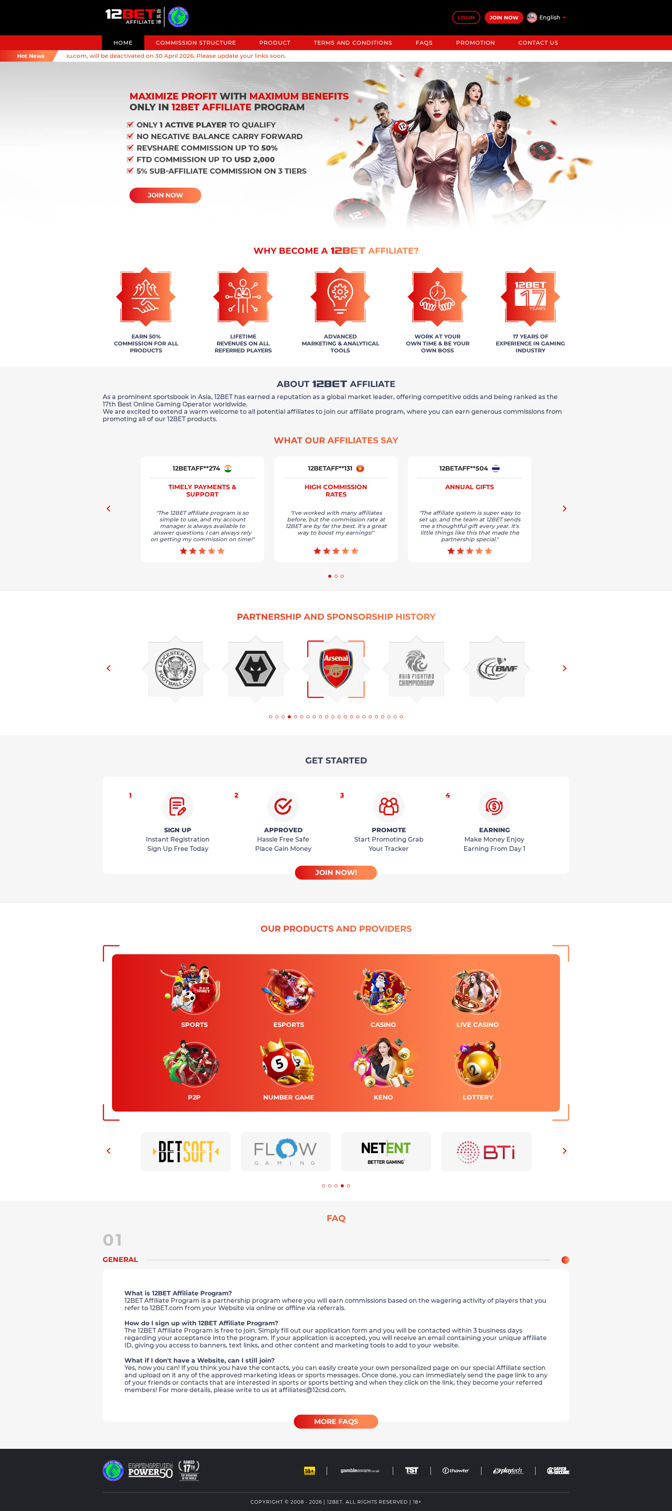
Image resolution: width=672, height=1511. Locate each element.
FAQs (424, 42)
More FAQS (336, 1421)
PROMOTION (475, 42)
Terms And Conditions (353, 42)
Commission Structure (196, 42)
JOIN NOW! (336, 872)
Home (123, 42)
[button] (564, 510)
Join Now (504, 17)
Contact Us (538, 42)
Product (274, 42)
